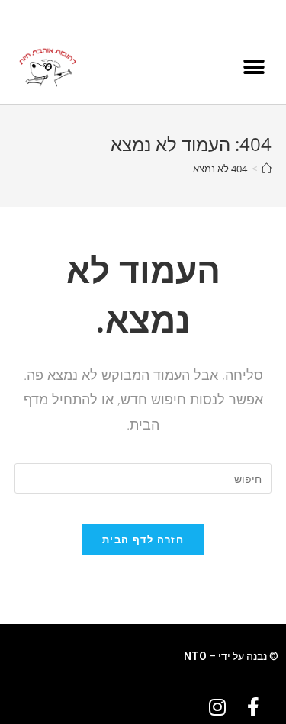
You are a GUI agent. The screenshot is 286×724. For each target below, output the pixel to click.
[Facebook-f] (253, 706)
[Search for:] (143, 477)
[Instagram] (217, 706)
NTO (195, 656)
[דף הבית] (267, 168)
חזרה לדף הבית (143, 539)
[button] (253, 67)
